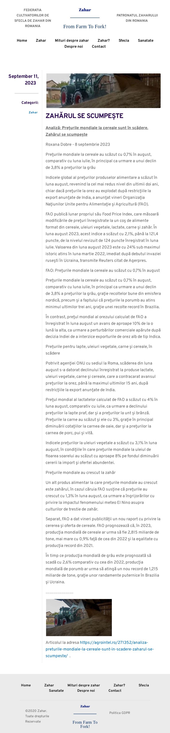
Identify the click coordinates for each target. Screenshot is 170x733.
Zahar (33, 112)
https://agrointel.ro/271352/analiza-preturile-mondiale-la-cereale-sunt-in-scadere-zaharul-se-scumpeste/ (100, 649)
